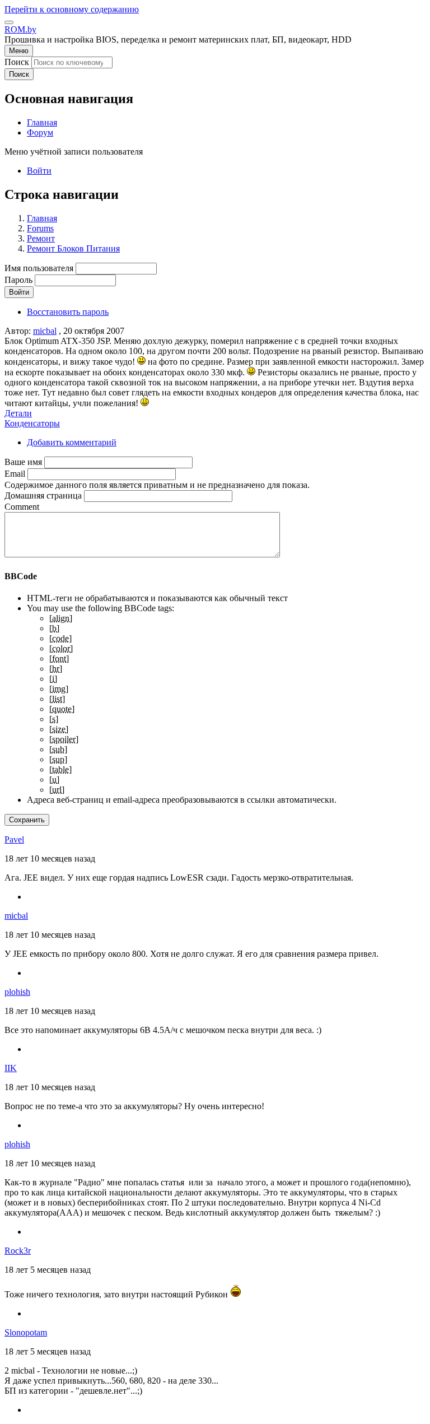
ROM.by (20, 29)
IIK (10, 1068)
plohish (17, 992)
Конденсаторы (32, 423)
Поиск (16, 62)
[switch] (8, 22)
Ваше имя (23, 462)
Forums (40, 228)
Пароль (18, 280)
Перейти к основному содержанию (71, 9)
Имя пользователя (38, 268)
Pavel (14, 839)
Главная (42, 218)
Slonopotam (25, 1332)
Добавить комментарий (71, 442)
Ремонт (41, 238)
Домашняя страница (43, 495)
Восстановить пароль (68, 312)
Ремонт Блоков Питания (73, 248)
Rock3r (17, 1250)
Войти (39, 170)
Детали (18, 413)
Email (14, 473)
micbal (45, 331)
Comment (21, 506)
